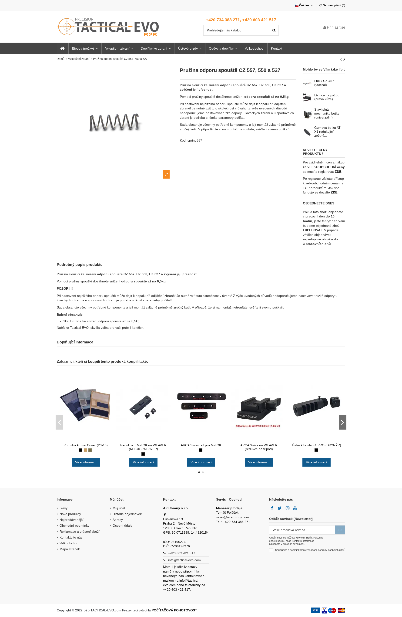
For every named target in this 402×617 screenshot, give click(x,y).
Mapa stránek (70, 549)
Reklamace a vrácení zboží (80, 531)
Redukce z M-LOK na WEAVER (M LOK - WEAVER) (143, 447)
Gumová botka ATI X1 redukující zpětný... (328, 131)
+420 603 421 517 (181, 553)
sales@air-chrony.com (232, 517)
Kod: (183, 140)
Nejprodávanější (72, 520)
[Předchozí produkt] (341, 59)
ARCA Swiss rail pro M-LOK (201, 445)
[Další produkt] (344, 59)
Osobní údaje (122, 525)
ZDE (338, 171)
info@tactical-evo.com (184, 560)
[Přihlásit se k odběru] (340, 529)
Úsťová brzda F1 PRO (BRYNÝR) (316, 445)
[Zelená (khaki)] (90, 450)
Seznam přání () (333, 5)
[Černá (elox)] (143, 454)
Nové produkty (70, 514)
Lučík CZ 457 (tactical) (324, 83)
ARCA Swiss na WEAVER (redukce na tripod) (258, 447)
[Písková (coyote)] (85, 450)
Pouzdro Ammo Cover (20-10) (86, 445)
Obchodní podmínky (74, 525)
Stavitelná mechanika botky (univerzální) (326, 113)
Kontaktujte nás (71, 537)
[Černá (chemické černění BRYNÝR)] (316, 450)
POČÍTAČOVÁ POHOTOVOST (174, 610)
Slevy (63, 508)
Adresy (118, 520)
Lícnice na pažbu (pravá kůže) (326, 97)
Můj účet (119, 508)
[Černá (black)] (80, 450)
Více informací (85, 462)
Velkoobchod (69, 543)
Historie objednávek (127, 514)
